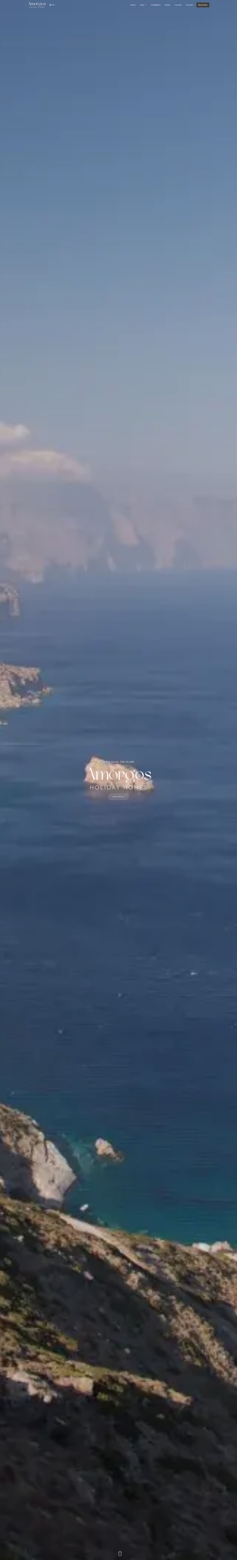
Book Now (202, 5)
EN (53, 5)
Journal (178, 5)
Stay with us (118, 797)
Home (133, 5)
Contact (189, 5)
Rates (167, 5)
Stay (142, 5)
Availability (156, 5)
